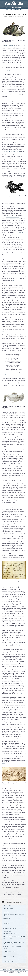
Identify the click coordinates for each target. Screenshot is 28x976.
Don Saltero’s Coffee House (12, 217)
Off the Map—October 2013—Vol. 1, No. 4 (14, 7)
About (21, 9)
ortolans (21, 232)
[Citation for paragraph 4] (24, 177)
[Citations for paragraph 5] (9, 254)
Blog (11, 9)
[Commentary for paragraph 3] (9, 131)
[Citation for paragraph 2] (11, 96)
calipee (12, 45)
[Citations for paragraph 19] (24, 840)
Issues (7, 9)
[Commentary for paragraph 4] (22, 177)
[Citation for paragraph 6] (13, 280)
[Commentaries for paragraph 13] (17, 502)
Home (4, 969)
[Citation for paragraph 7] (3, 331)
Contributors (16, 9)
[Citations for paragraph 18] (5, 764)
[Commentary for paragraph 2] (9, 96)
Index (20, 969)
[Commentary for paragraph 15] (15, 627)
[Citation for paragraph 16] (19, 646)
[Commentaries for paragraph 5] (6, 254)
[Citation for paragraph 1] (9, 71)
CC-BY (9, 972)
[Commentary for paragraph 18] (3, 764)
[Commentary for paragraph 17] (19, 694)
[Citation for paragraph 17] (21, 694)
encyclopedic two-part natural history (11, 151)
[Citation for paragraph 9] (5, 374)
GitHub (19, 972)
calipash (7, 45)
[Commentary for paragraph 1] (7, 71)
